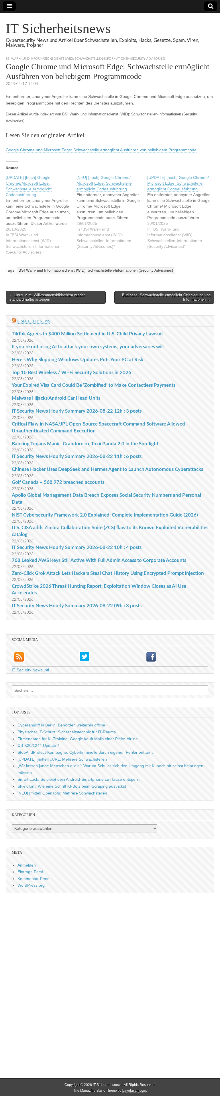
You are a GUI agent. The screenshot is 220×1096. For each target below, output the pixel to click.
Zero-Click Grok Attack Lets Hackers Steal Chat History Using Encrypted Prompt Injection (108, 573)
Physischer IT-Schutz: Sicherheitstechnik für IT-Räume (66, 732)
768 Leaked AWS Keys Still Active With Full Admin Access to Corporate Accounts (99, 560)
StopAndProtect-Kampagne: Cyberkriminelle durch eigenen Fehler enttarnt (85, 752)
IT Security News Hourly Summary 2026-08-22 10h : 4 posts (77, 547)
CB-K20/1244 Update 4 (38, 745)
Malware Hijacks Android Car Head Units (56, 398)
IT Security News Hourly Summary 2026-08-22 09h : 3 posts (77, 605)
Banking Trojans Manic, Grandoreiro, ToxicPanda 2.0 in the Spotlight (85, 443)
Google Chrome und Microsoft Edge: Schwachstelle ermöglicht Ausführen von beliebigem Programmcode (101, 150)
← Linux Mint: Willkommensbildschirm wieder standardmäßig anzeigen (47, 297)
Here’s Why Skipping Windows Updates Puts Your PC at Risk (77, 359)
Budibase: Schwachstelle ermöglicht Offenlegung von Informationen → (166, 297)
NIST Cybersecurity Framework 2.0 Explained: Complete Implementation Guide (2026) (105, 515)
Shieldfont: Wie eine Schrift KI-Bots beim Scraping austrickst (71, 786)
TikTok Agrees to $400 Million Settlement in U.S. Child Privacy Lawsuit (87, 333)
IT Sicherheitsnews (58, 28)
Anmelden (26, 865)
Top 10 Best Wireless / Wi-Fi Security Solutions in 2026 (71, 372)
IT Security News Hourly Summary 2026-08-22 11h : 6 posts (77, 456)
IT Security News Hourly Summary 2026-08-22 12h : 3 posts (77, 411)
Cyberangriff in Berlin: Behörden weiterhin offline (61, 725)
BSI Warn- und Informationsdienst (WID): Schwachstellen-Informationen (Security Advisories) (85, 58)
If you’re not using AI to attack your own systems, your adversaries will (88, 346)
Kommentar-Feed (33, 878)
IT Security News (33, 321)
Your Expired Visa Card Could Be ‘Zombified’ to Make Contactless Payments (93, 385)
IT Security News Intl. (31, 670)
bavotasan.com (134, 1091)
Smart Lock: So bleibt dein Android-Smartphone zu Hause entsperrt (78, 779)
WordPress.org (31, 885)
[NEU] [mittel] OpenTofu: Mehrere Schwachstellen (62, 793)
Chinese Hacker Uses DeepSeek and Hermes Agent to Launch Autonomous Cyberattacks (107, 469)
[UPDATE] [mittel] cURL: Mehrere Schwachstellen (62, 759)
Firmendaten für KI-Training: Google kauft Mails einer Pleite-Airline (77, 739)
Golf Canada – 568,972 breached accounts (58, 482)
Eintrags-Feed (30, 871)
